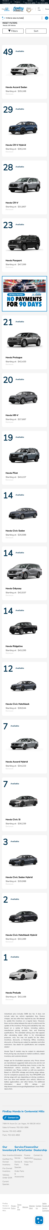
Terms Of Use (19, 1207)
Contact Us (13, 1117)
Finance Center (29, 1148)
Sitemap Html (32, 1207)
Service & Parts (19, 1148)
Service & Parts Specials (18, 1165)
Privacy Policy (13, 1207)
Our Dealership (40, 1148)
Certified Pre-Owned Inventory (7, 1162)
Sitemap (25, 1207)
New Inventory (8, 1155)
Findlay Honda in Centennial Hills (6, 1207)
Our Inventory (8, 1148)
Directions (38, 1159)
